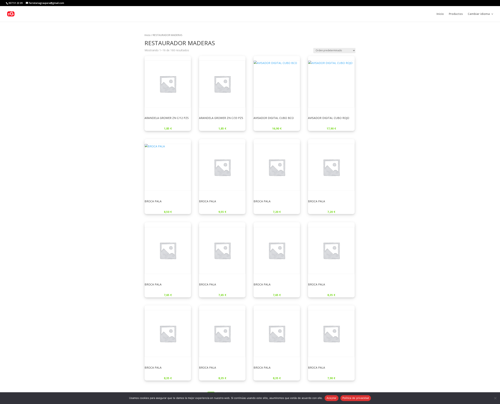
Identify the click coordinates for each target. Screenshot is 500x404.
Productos (456, 14)
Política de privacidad (355, 398)
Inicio (440, 14)
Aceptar (332, 398)
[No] (495, 398)
